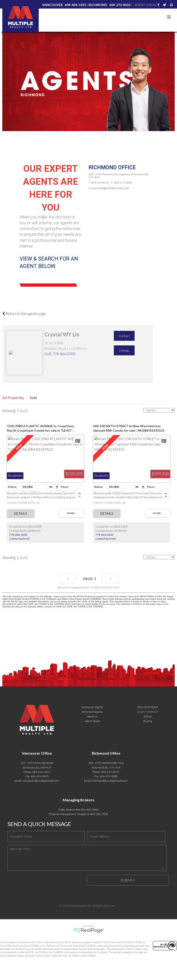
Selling (147, 716)
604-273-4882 (109, 776)
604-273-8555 (110, 772)
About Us (92, 716)
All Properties (13, 397)
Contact (124, 336)
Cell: (48, 353)
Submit (128, 880)
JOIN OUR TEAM (147, 707)
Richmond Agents (92, 711)
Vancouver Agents (92, 707)
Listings (124, 350)
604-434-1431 (41, 772)
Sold (33, 397)
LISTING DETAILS (20, 513)
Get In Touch (92, 721)
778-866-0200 (64, 353)
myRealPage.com (88, 930)
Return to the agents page (25, 313)
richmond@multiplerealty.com (110, 780)
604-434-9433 (40, 776)
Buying (147, 721)
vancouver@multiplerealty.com (41, 780)
